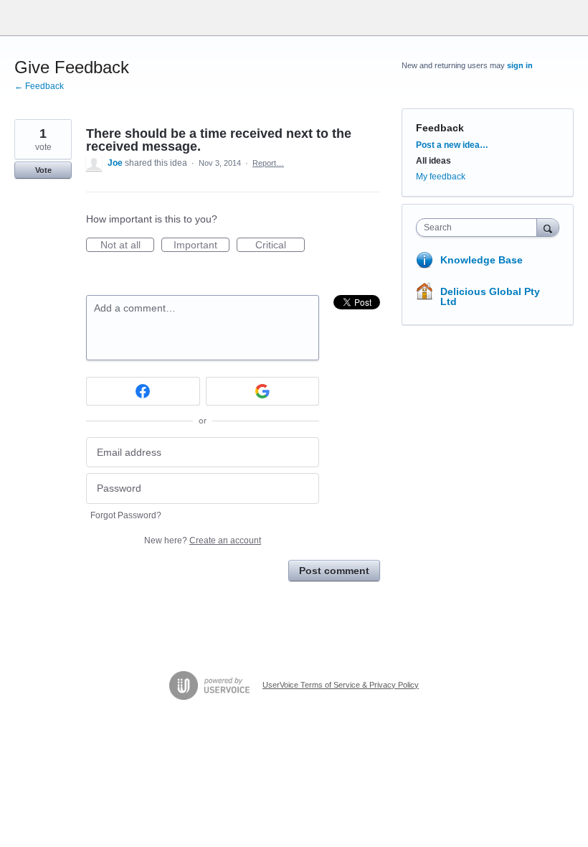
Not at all (127, 245)
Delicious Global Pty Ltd (490, 296)
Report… (268, 163)
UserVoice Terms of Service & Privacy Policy (340, 684)
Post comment (334, 570)
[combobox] (479, 228)
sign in (520, 65)
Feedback (440, 128)
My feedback (440, 177)
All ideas (433, 161)
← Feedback (39, 86)
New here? (202, 540)
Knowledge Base (481, 260)
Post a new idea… (452, 145)
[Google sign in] (263, 391)
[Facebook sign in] (143, 391)
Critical (280, 245)
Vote (43, 170)
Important (201, 245)
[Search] (547, 227)
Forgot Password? (125, 515)
